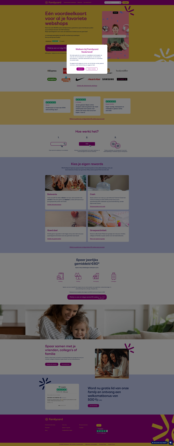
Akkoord (80, 69)
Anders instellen (92, 69)
